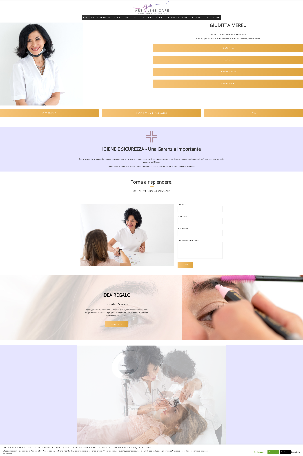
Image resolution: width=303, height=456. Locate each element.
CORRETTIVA (130, 18)
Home (86, 18)
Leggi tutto (295, 452)
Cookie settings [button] (260, 452)
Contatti (216, 18)
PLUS (206, 18)
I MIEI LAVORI (195, 18)
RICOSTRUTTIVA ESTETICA (150, 18)
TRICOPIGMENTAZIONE (177, 18)
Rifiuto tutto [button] (285, 452)
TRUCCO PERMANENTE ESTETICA (105, 18)
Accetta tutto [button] (273, 452)
